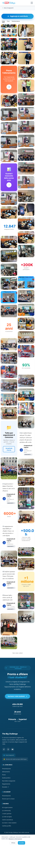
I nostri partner (6, 813)
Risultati (4, 787)
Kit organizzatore (7, 807)
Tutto (3, 21)
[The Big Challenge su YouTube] (12, 749)
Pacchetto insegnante (8, 781)
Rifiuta (13, 843)
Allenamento (6, 772)
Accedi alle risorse (9, 449)
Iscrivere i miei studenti (16, 696)
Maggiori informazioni (15, 839)
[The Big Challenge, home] (9, 2)
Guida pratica (6, 778)
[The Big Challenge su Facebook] (4, 749)
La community (6, 810)
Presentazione (6, 768)
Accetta (21, 843)
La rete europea (7, 816)
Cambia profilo (6, 826)
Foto (8, 21)
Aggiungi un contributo (19, 16)
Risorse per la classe (8, 799)
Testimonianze (16, 21)
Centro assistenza (7, 820)
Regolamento (6, 784)
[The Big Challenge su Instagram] (8, 749)
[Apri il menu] (32, 3)
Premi (4, 775)
